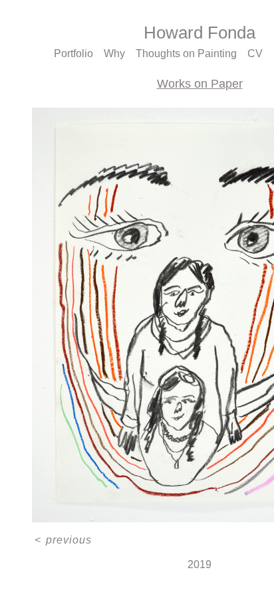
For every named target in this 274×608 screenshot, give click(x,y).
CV (254, 54)
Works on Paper (199, 84)
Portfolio (75, 54)
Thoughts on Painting (187, 54)
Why (117, 54)
